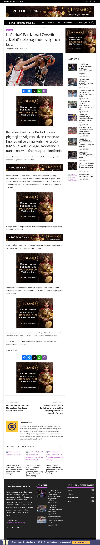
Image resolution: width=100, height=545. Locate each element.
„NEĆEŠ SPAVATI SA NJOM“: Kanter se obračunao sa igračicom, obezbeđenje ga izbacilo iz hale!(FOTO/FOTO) (35, 470)
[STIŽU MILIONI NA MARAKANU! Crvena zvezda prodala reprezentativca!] (72, 130)
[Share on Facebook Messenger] (29, 91)
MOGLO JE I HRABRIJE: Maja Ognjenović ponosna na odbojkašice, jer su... (86, 118)
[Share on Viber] (44, 91)
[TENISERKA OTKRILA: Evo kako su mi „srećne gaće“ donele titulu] (72, 93)
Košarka (51, 23)
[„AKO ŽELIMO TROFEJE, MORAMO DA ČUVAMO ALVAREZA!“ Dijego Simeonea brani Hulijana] (72, 67)
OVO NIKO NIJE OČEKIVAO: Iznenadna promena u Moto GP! (86, 82)
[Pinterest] (90, 1)
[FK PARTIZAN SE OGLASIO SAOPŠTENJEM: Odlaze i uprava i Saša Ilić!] (72, 104)
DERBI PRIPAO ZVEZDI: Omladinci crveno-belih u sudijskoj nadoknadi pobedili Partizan (51, 409)
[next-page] (62, 446)
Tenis (58, 23)
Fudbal (43, 23)
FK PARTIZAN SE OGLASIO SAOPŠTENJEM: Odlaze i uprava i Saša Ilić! (86, 105)
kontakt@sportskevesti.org (15, 523)
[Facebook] (82, 1)
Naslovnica (9, 28)
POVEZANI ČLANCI (13, 447)
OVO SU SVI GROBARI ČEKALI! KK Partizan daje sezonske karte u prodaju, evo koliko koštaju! (14, 469)
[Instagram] (86, 1)
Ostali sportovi (68, 23)
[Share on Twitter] (34, 91)
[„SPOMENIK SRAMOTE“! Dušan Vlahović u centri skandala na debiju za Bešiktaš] (72, 141)
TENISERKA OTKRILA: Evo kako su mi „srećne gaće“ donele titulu (86, 93)
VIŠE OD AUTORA (28, 447)
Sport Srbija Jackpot (83, 23)
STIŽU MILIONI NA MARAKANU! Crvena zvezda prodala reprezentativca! (86, 130)
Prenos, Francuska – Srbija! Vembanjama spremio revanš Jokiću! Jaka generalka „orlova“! (54, 469)
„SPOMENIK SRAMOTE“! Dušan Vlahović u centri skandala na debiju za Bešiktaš (86, 142)
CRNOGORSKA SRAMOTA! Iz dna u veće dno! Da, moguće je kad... (86, 155)
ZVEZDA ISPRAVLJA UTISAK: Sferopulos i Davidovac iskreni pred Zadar (18, 408)
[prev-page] (59, 446)
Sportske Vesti (13, 49)
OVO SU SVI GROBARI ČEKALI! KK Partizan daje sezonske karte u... (86, 166)
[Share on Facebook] (24, 91)
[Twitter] (94, 1)
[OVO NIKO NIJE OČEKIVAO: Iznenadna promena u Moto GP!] (72, 82)
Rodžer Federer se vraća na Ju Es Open (86, 175)
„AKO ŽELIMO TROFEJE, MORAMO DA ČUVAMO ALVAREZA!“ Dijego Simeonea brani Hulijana (85, 69)
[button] (92, 22)
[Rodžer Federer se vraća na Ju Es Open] (72, 177)
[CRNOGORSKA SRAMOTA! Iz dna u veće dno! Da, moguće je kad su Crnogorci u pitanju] (72, 155)
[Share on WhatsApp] (39, 91)
